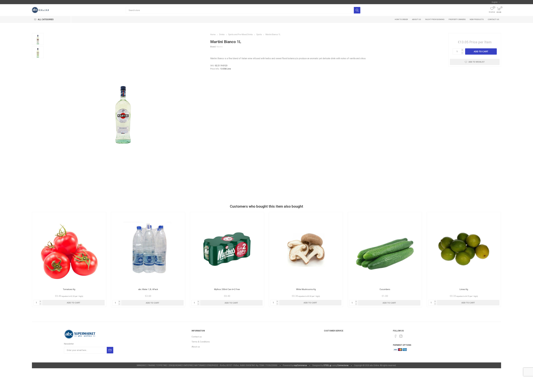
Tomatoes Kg (69, 289)
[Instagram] (401, 336)
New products (477, 19)
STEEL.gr (327, 365)
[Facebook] (395, 336)
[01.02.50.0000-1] (69, 249)
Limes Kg (464, 289)
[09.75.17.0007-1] (148, 249)
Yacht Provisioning (434, 19)
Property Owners (457, 19)
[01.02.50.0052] (385, 249)
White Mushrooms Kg (306, 289)
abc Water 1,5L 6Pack (148, 289)
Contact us (493, 19)
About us (196, 346)
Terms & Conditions (201, 341)
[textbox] (240, 10)
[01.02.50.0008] (306, 249)
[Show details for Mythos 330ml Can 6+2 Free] (227, 249)
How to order (401, 19)
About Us (416, 19)
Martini (220, 46)
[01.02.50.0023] (464, 249)
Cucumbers (385, 289)
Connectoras (343, 365)
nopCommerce (300, 365)
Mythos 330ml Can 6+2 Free (227, 289)
